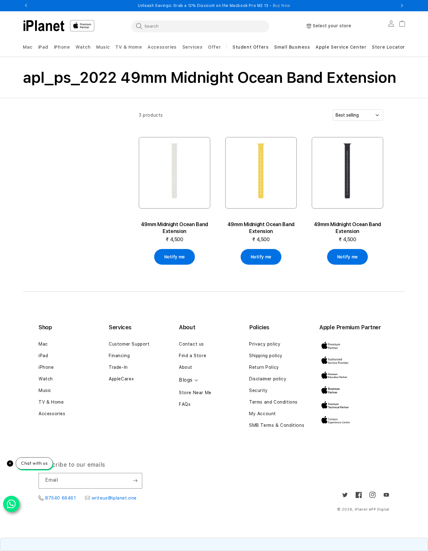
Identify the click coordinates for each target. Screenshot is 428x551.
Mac (43, 344)
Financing (119, 355)
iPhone (46, 367)
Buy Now (281, 5)
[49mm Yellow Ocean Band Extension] (261, 173)
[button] (28, 47)
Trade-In (118, 367)
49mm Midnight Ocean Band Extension (174, 227)
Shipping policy (266, 355)
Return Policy (264, 367)
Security (258, 390)
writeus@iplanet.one (114, 498)
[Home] (44, 25)
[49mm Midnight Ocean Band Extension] (347, 173)
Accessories (52, 413)
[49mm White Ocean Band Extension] (174, 173)
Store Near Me (195, 392)
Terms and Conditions (273, 402)
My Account (262, 413)
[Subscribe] (135, 481)
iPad (43, 355)
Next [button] (402, 6)
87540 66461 (60, 498)
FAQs (185, 404)
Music (45, 390)
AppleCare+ (121, 378)
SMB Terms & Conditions (276, 425)
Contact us (191, 344)
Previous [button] (26, 6)
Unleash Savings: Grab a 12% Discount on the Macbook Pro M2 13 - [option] (214, 5)
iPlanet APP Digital (372, 509)
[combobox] (200, 26)
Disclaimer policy (267, 378)
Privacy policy (264, 344)
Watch (46, 378)
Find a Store (192, 355)
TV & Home (51, 402)
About (185, 367)
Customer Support (129, 344)
